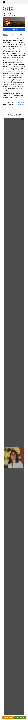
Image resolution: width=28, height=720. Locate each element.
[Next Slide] (22, 457)
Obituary (4, 34)
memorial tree (21, 102)
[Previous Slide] (5, 457)
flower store (21, 104)
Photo (13, 34)
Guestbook (23, 34)
